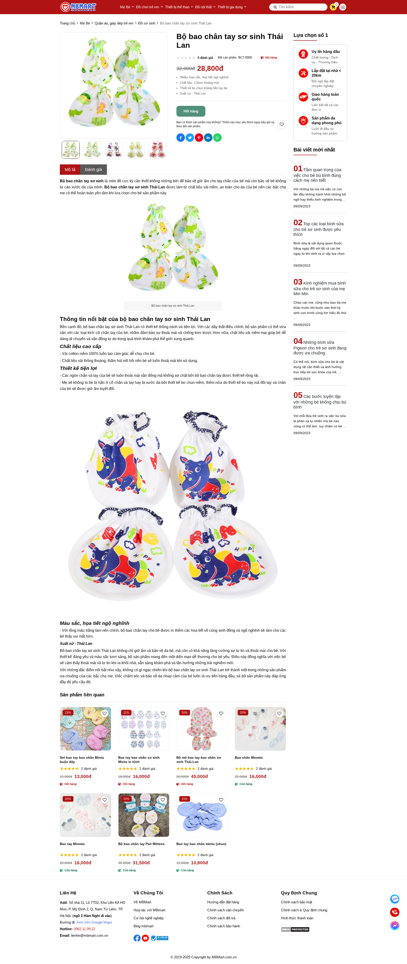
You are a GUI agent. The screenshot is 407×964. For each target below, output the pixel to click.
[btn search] (275, 7)
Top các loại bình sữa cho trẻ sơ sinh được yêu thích (318, 229)
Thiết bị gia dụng (230, 7)
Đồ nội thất (203, 7)
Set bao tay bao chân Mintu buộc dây (82, 760)
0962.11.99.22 (84, 929)
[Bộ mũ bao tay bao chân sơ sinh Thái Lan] (202, 728)
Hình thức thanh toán (297, 918)
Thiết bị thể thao (177, 7)
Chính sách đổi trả (221, 918)
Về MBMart (142, 902)
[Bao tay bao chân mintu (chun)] (202, 815)
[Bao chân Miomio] (260, 728)
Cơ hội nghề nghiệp (148, 918)
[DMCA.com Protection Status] (295, 931)
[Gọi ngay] (395, 912)
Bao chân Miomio (249, 757)
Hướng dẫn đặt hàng (223, 902)
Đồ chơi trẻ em (147, 7)
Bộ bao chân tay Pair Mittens (141, 844)
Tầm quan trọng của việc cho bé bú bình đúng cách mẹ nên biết (317, 175)
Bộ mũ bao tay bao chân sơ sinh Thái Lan (198, 760)
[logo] (79, 7)
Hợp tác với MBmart (149, 910)
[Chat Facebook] (395, 925)
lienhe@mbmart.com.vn (89, 935)
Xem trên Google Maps (94, 922)
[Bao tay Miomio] (85, 815)
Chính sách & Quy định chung (304, 910)
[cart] (333, 7)
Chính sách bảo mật (296, 902)
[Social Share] (180, 137)
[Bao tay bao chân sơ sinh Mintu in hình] (143, 728)
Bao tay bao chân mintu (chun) (201, 844)
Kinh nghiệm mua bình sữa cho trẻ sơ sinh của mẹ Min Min (319, 288)
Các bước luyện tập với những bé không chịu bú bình (319, 401)
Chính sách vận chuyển (225, 910)
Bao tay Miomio (72, 844)
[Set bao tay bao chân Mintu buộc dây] (85, 728)
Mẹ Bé (125, 7)
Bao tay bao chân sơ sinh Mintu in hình (139, 760)
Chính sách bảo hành (223, 926)
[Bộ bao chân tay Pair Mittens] (143, 815)
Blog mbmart (143, 926)
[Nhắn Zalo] (395, 899)
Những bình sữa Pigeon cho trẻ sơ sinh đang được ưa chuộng (319, 347)
